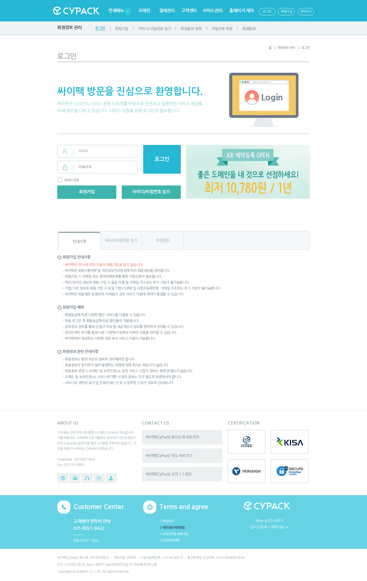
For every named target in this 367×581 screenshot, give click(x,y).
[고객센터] (87, 478)
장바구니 (305, 11)
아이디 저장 (71, 180)
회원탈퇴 (249, 29)
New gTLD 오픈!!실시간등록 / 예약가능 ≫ (269, 524)
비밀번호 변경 (222, 29)
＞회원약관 (166, 521)
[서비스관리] (99, 478)
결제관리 (167, 11)
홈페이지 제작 (241, 11)
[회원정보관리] (111, 478)
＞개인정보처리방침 (172, 527)
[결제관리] (75, 478)
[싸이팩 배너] (248, 172)
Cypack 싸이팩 (76, 10)
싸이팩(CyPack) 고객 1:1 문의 (169, 474)
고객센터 (189, 11)
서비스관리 (212, 11)
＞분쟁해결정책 (169, 540)
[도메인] (63, 478)
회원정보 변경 (191, 29)
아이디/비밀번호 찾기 (154, 29)
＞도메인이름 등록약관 (173, 534)
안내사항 (79, 241)
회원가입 (286, 11)
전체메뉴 (116, 11)
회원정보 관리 (69, 27)
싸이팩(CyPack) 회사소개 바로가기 (172, 437)
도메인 (144, 11)
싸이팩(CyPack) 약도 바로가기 (169, 456)
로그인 (267, 11)
